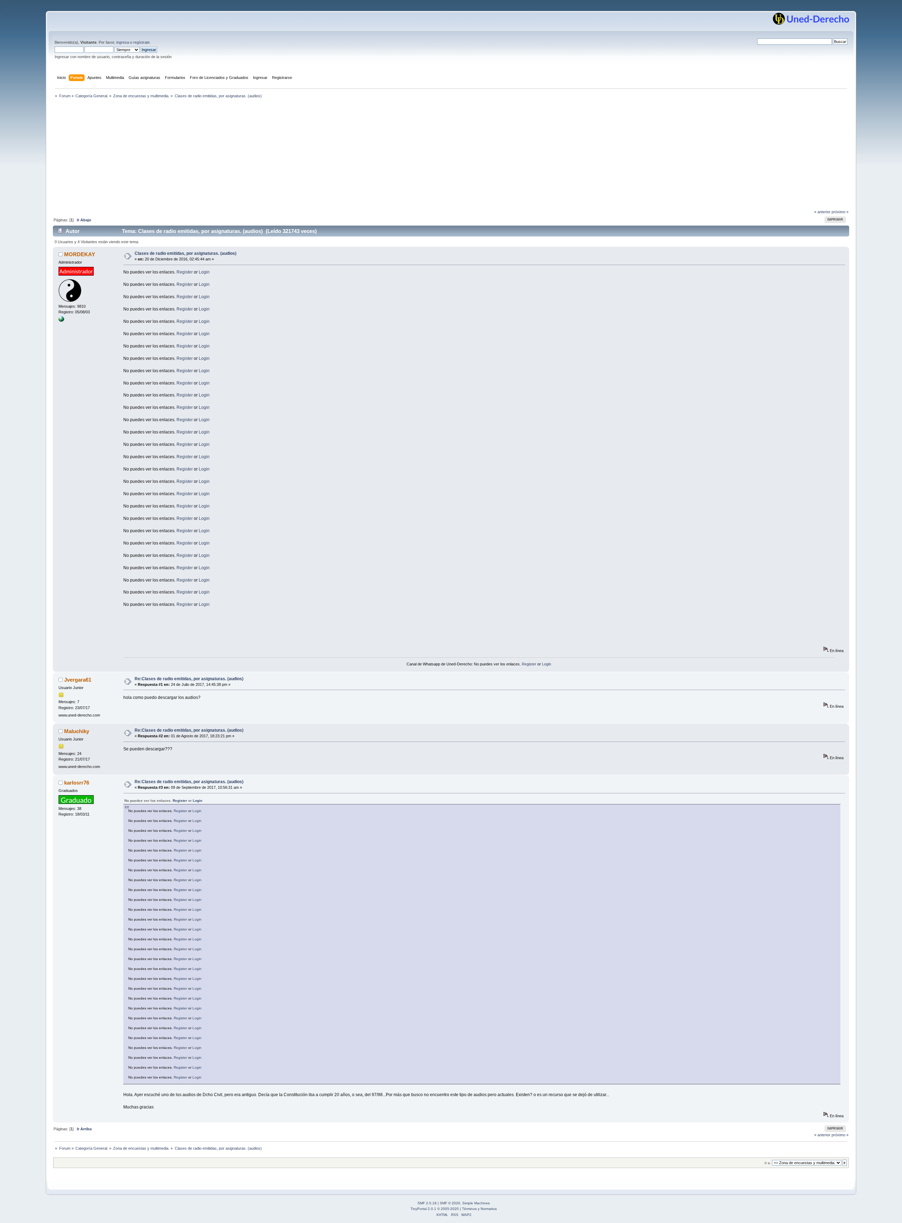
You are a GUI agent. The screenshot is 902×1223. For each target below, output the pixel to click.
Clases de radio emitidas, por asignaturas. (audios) (185, 253)
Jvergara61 (77, 680)
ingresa (122, 42)
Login (204, 272)
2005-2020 (450, 1209)
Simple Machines (476, 1203)
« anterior (822, 212)
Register (185, 272)
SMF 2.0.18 (427, 1203)
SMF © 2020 (450, 1203)
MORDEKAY (79, 254)
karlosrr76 (76, 783)
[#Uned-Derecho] (61, 320)
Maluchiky (76, 731)
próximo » (840, 212)
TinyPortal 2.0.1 (423, 1209)
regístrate (141, 42)
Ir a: (768, 1163)
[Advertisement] (451, 155)
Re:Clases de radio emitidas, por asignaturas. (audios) (189, 678)
